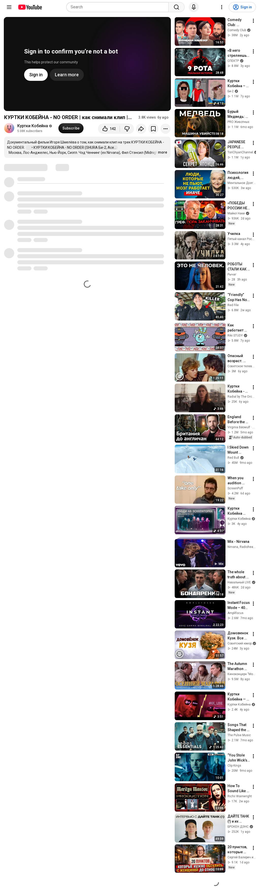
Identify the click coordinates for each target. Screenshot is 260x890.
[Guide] (9, 7)
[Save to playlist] (153, 129)
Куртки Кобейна (32, 125)
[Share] (141, 129)
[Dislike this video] (127, 129)
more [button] (162, 152)
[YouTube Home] (29, 7)
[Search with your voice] (194, 7)
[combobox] (119, 7)
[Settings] (222, 7)
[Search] (176, 7)
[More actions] (165, 129)
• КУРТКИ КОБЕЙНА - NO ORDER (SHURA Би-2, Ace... (74, 147)
